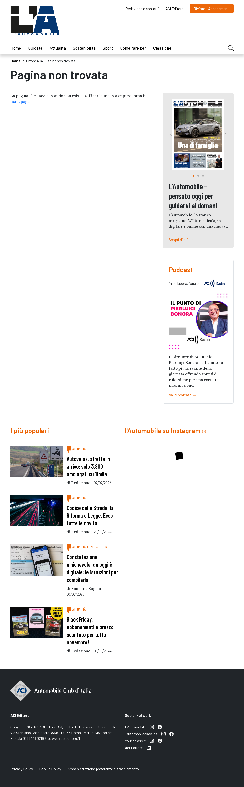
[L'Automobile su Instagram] (152, 727)
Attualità (58, 47)
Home (15, 47)
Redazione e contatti (142, 8)
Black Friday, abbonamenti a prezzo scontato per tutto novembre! (90, 631)
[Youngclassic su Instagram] (152, 741)
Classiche (162, 47)
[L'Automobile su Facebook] (160, 727)
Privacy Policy (21, 769)
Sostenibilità (84, 47)
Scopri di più (179, 239)
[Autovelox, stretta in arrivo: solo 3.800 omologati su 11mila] (36, 461)
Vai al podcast (181, 394)
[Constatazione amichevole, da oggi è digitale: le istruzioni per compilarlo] (36, 560)
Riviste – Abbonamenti (212, 8)
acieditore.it (70, 738)
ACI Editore (174, 8)
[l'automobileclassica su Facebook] (171, 734)
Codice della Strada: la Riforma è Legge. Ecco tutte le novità (90, 515)
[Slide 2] (203, 175)
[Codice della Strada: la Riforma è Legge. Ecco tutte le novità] (36, 510)
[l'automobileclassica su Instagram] (163, 734)
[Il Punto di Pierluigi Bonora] (198, 321)
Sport (108, 47)
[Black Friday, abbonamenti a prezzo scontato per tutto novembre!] (36, 622)
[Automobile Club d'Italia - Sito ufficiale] (51, 695)
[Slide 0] (193, 175)
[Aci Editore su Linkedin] (149, 748)
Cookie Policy (50, 769)
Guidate (35, 47)
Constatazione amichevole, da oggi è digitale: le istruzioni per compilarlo (92, 568)
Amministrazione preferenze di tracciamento (103, 769)
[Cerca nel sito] (231, 47)
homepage (20, 101)
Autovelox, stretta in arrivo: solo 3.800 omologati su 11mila (88, 466)
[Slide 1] (198, 175)
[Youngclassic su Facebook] (160, 741)
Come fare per (133, 47)
